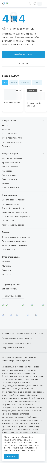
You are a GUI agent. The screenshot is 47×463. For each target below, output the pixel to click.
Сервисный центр (10, 187)
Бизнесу (6, 232)
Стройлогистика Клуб (12, 138)
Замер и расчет (9, 179)
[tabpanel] (23, 100)
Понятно (11, 456)
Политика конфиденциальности (16, 343)
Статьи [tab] (37, 82)
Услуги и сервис (10, 153)
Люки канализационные (13, 225)
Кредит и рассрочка (11, 162)
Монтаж (5, 183)
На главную (23, 63)
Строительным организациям (16, 237)
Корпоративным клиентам (14, 245)
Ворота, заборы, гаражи (13, 200)
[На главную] (14, 4)
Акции (5, 125)
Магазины (6, 266)
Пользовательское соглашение (17, 338)
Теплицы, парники (10, 204)
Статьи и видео (9, 134)
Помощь (6, 146)
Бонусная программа (12, 142)
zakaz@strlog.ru (9, 288)
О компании (7, 262)
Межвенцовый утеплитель (14, 212)
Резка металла (9, 175)
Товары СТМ (8, 221)
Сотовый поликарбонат (13, 208)
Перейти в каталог (23, 54)
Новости (6, 129)
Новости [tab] (25, 82)
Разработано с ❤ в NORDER (15, 348)
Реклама (31, 90)
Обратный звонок (13, 296)
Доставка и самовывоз (13, 158)
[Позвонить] (30, 4)
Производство (9, 195)
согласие (14, 448)
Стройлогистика (11, 257)
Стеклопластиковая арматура (16, 216)
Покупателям (9, 120)
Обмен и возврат (10, 167)
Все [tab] (5, 82)
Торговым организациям (14, 241)
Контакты (6, 274)
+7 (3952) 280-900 (11, 284)
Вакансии (6, 270)
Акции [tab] (14, 82)
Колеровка (7, 171)
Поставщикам (8, 249)
